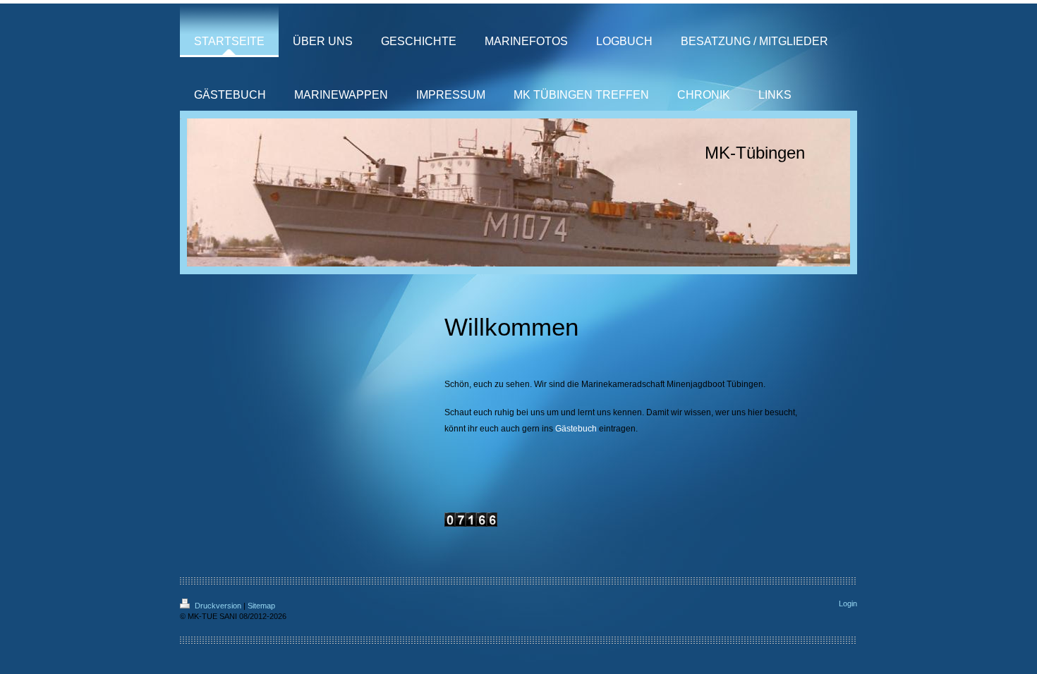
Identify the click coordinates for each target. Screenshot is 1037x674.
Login (848, 603)
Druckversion (218, 605)
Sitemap (261, 605)
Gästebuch (576, 429)
